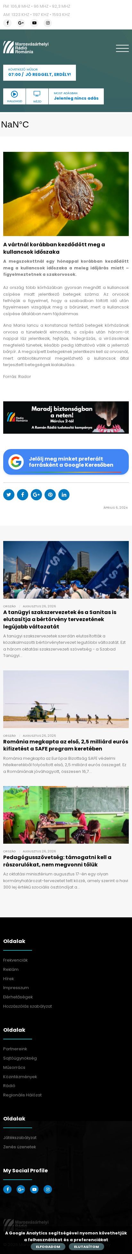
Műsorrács (14, 1067)
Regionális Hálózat (22, 1095)
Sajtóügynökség (20, 1058)
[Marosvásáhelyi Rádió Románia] (25, 47)
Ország (9, 606)
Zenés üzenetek (19, 1147)
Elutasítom (86, 1246)
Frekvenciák (15, 960)
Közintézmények (20, 1076)
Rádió (9, 1085)
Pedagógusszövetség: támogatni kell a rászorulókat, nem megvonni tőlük (57, 861)
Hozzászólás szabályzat (27, 1006)
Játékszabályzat (20, 1137)
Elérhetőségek (18, 997)
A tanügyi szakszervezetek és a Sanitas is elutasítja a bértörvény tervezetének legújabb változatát (59, 619)
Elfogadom (48, 1246)
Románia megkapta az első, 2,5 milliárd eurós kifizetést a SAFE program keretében (65, 745)
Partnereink (15, 1049)
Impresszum (16, 987)
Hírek (8, 978)
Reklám (11, 969)
